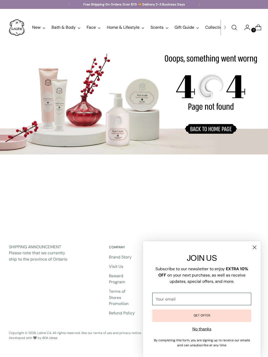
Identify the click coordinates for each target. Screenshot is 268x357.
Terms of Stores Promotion (119, 297)
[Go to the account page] (245, 27)
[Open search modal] (234, 27)
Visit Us (116, 266)
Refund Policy (122, 313)
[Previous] (69, 4)
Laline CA (44, 333)
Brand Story (120, 257)
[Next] (199, 4)
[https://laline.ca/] (134, 99)
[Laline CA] (17, 27)
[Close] (254, 247)
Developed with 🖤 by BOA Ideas (33, 338)
